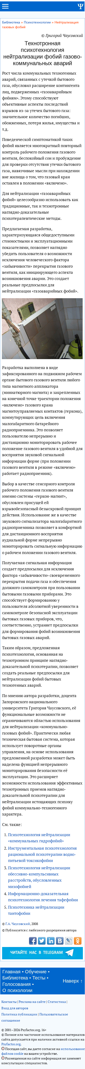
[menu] (5, 8)
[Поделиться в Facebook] (33, 941)
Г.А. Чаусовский (17, 923)
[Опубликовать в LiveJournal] (68, 941)
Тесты (38, 977)
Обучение (36, 971)
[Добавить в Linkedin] (51, 941)
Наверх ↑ (73, 980)
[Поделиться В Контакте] (60, 941)
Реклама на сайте (32, 1001)
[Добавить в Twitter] (42, 941)
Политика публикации (19, 1014)
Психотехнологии (37, 22)
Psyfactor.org (11, 1044)
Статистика (57, 1001)
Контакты (9, 1001)
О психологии (17, 990)
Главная (11, 971)
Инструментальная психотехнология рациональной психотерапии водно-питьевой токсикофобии (42, 854)
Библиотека (11, 22)
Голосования (16, 984)
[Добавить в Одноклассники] (77, 941)
